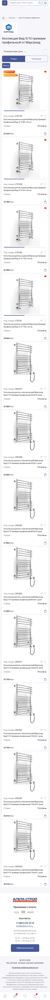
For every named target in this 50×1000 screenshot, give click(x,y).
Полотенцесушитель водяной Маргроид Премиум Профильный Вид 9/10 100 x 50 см (25, 257)
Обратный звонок (25, 948)
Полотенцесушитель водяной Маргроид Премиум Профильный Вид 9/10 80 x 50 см (25, 120)
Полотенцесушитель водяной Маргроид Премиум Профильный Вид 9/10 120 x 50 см (25, 325)
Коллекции (36, 59)
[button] (14, 315)
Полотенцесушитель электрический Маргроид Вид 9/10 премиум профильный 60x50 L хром (23, 462)
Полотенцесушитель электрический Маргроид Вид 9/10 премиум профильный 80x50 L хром (23, 598)
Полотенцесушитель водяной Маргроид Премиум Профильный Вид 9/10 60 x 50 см (25, 189)
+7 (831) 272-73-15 (25, 923)
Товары (13, 59)
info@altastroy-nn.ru (24, 926)
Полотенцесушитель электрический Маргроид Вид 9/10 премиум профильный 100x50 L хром (23, 734)
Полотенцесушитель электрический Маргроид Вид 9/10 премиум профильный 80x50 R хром (23, 530)
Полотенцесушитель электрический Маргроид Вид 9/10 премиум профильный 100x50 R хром (23, 666)
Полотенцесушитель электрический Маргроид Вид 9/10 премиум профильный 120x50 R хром (23, 803)
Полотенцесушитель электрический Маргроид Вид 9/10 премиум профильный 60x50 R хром (23, 393)
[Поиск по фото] (45, 3)
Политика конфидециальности (25, 968)
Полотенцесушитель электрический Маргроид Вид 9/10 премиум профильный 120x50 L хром (23, 871)
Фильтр (6, 66)
